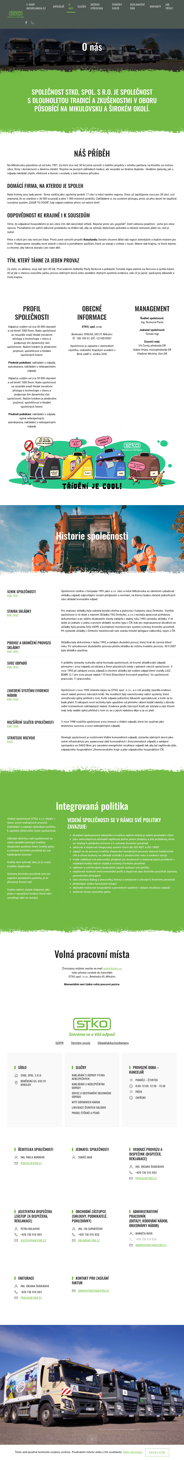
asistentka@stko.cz (33, 1240)
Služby (82, 6)
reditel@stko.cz (112, 968)
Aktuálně (58, 6)
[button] (92, 1438)
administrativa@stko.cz (151, 1245)
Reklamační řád (137, 6)
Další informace (132, 1452)
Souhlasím (157, 1452)
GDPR (59, 1043)
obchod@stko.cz (89, 1240)
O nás (71, 6)
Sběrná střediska (97, 6)
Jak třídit (169, 6)
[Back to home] (15, 14)
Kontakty (155, 6)
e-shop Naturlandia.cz (36, 6)
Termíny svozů (117, 6)
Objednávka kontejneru (113, 1043)
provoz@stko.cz (146, 1178)
